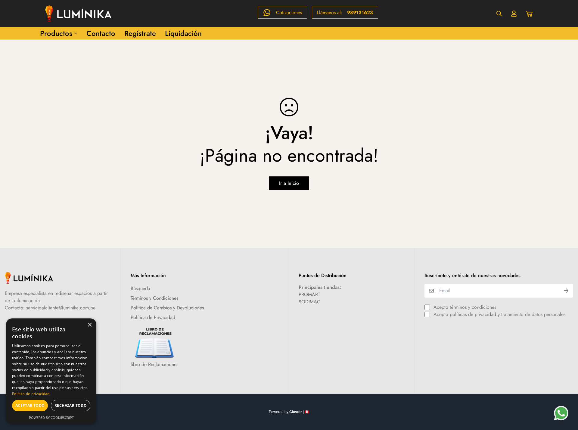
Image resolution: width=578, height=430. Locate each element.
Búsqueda (140, 288)
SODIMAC (309, 301)
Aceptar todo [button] (30, 405)
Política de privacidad (31, 393)
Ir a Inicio (289, 183)
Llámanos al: (345, 12)
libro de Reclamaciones (154, 364)
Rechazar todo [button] (70, 405)
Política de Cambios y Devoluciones (167, 307)
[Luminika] (78, 13)
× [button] (89, 325)
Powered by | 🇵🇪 (289, 412)
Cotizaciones (289, 12)
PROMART (309, 294)
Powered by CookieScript (51, 417)
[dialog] (51, 371)
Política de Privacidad (153, 317)
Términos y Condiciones (154, 298)
